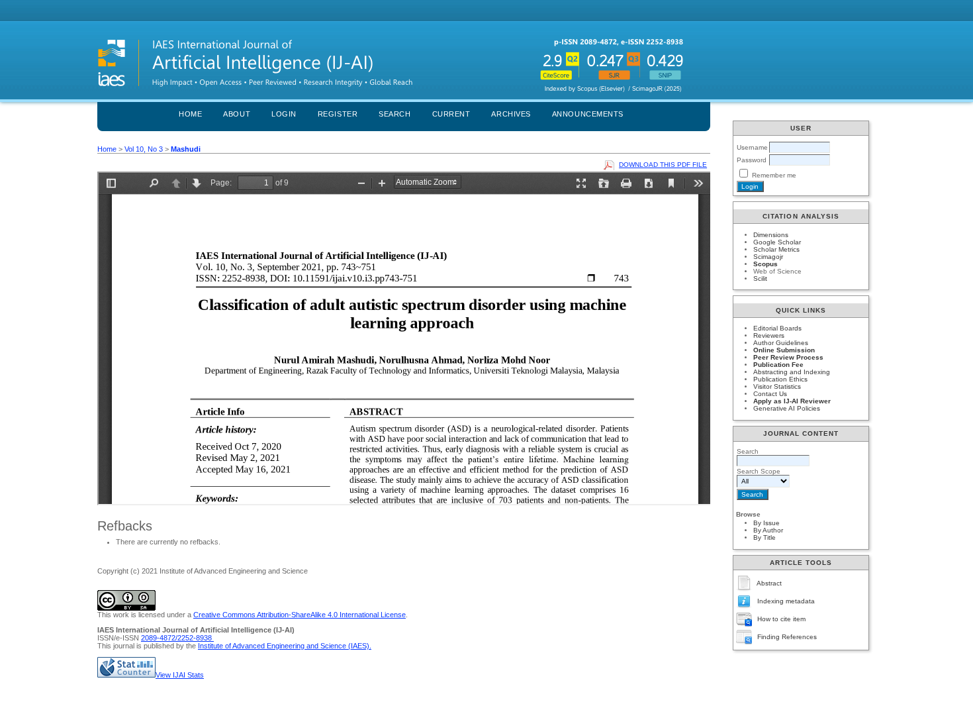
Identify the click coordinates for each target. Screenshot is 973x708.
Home (190, 114)
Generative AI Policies (786, 408)
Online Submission (784, 350)
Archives (510, 114)
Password (751, 160)
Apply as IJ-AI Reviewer (792, 401)
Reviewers (768, 335)
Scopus (765, 264)
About (236, 114)
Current (451, 114)
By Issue (766, 523)
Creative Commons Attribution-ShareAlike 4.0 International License (299, 615)
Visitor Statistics (777, 386)
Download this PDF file (663, 164)
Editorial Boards (777, 328)
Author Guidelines (780, 342)
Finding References (787, 636)
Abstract (769, 583)
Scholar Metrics (776, 249)
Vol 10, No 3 (143, 149)
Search (394, 114)
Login (284, 114)
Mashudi (186, 149)
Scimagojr (768, 256)
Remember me (774, 175)
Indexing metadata (786, 601)
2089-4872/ (159, 638)
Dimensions (770, 234)
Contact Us (770, 393)
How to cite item (781, 619)
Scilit (760, 278)
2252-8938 (195, 638)
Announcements (588, 114)
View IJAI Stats (180, 675)
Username (752, 147)
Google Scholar (777, 242)
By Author (768, 530)
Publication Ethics (780, 379)
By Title (764, 537)
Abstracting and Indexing (791, 372)
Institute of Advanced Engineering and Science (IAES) (283, 646)
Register (337, 114)
